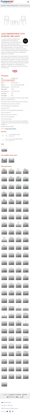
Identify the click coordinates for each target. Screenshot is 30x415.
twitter (7, 411)
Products (9, 5)
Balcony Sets (14, 5)
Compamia (3, 5)
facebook (12, 411)
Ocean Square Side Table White (16, 139)
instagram (10, 411)
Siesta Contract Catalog (11, 128)
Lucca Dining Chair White (14, 135)
